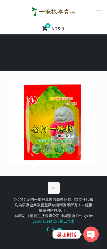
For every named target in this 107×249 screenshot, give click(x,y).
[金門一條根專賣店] (53, 11)
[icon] (59, 229)
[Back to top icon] (54, 188)
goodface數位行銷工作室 (53, 221)
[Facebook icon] (47, 229)
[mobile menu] (99, 11)
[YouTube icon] (53, 229)
